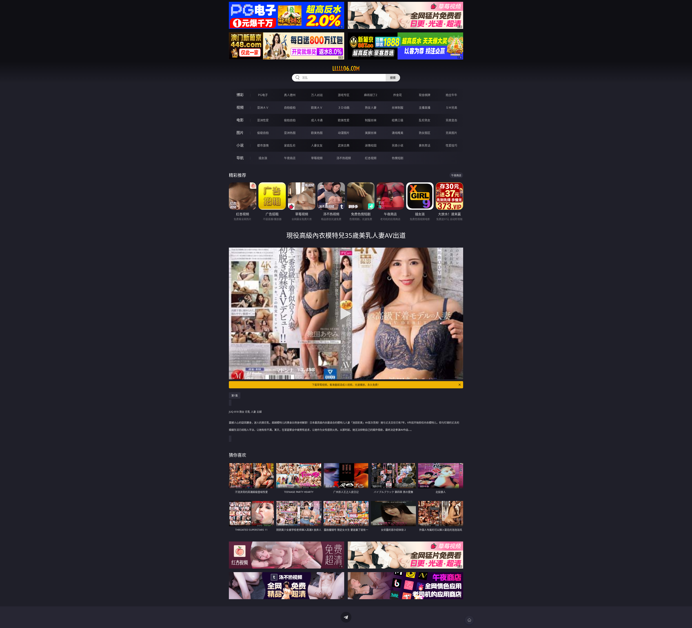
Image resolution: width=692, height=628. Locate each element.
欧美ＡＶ (317, 108)
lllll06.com (346, 68)
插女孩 (263, 158)
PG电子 (263, 95)
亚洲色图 (290, 133)
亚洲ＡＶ (263, 108)
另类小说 (397, 145)
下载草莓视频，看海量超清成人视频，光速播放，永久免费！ (346, 384)
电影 (240, 120)
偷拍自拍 (290, 120)
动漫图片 (343, 133)
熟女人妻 (370, 108)
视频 (240, 107)
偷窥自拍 (263, 133)
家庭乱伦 (290, 145)
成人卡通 (317, 120)
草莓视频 (317, 158)
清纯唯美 (397, 133)
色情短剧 (397, 158)
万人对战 (317, 95)
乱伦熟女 (424, 120)
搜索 (393, 78)
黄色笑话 (424, 145)
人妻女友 (317, 145)
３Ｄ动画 (343, 108)
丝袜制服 (397, 108)
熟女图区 (424, 133)
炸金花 (397, 95)
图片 (240, 132)
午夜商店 (290, 158)
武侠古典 (343, 145)
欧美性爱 (343, 120)
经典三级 (397, 120)
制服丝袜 (370, 120)
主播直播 (424, 108)
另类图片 (451, 133)
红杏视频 (370, 158)
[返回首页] (469, 620)
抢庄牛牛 (451, 95)
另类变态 (451, 120)
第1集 (234, 395)
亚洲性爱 (263, 120)
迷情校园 (370, 145)
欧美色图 (317, 133)
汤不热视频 (343, 158)
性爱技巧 (451, 145)
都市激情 (263, 145)
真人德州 (290, 95)
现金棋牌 (424, 95)
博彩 (240, 94)
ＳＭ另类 (451, 108)
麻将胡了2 (370, 95)
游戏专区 (343, 95)
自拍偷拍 (290, 108)
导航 (240, 158)
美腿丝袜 (370, 133)
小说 (240, 145)
